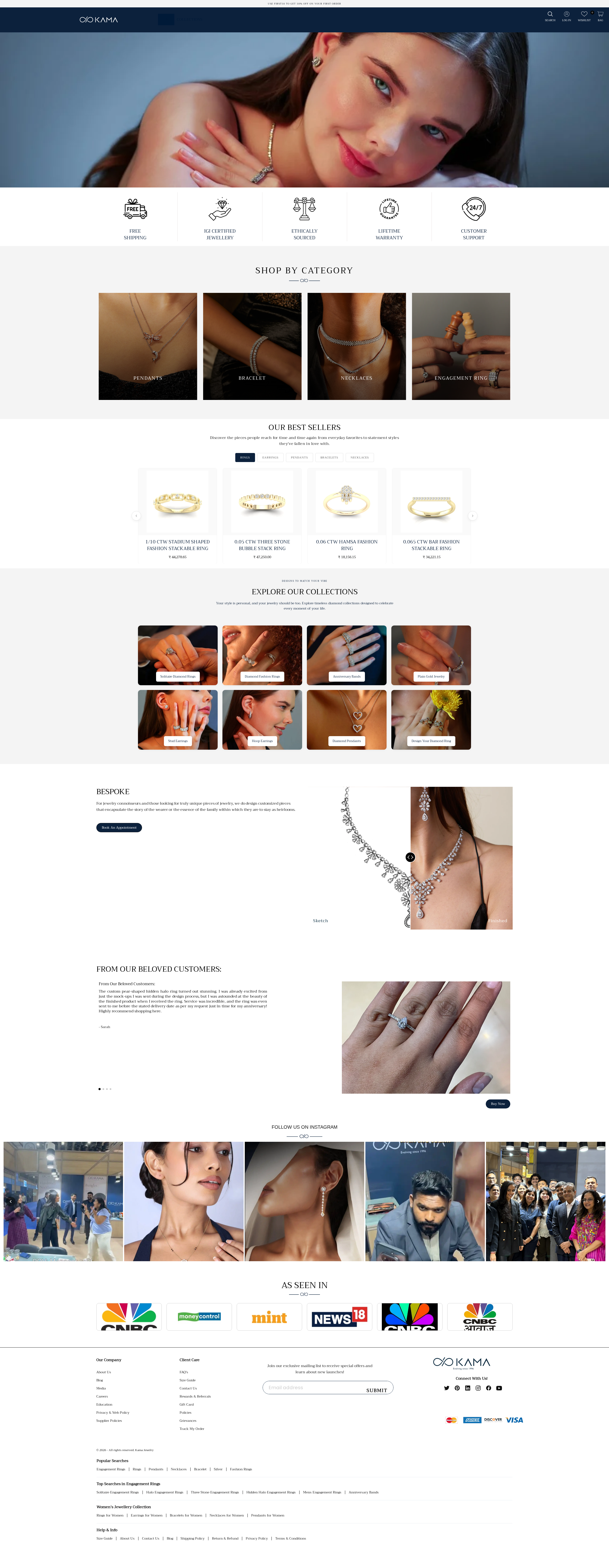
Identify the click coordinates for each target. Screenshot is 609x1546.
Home (166, 19)
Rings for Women (110, 1515)
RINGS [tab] (245, 457)
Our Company (108, 1360)
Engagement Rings (111, 1469)
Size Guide (188, 1380)
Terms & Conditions (290, 1538)
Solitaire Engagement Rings (118, 1492)
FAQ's (184, 1372)
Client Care (190, 1360)
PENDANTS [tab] (299, 457)
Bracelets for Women (186, 1515)
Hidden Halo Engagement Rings (271, 1492)
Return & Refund (225, 1538)
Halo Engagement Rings (164, 1492)
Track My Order (192, 1429)
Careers (102, 1396)
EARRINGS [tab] (270, 457)
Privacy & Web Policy (112, 1412)
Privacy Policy (257, 1538)
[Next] (472, 516)
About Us (103, 1372)
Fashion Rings (241, 1469)
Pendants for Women (267, 1515)
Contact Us (188, 1388)
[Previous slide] (10, 100)
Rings (137, 1469)
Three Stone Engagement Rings (215, 1492)
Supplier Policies (109, 1420)
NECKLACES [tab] (360, 457)
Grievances (188, 1420)
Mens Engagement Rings (322, 1492)
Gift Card (187, 1404)
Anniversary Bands (364, 1492)
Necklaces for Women (227, 1515)
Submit (377, 1390)
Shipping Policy (193, 1538)
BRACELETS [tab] (329, 457)
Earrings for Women (146, 1515)
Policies (186, 1412)
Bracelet (200, 1469)
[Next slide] (598, 100)
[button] (550, 17)
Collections (189, 19)
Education (104, 1404)
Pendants (156, 1469)
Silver (218, 1469)
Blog (99, 1380)
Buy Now (498, 1104)
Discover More (40, 167)
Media (101, 1388)
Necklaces (179, 1469)
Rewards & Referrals (195, 1396)
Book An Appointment (119, 827)
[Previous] (136, 516)
